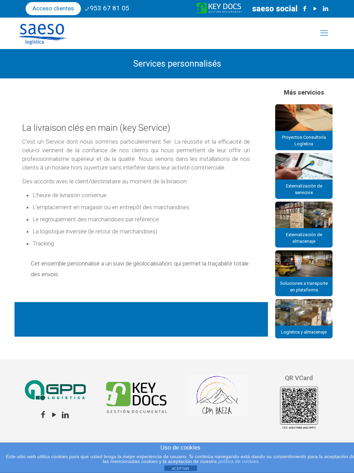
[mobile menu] (324, 33)
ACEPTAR (180, 468)
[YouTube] (54, 415)
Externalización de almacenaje (304, 238)
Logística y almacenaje (304, 332)
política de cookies (238, 461)
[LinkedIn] (65, 415)
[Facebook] (43, 415)
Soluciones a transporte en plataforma (304, 286)
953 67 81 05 (109, 8)
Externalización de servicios (304, 189)
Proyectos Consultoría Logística (304, 140)
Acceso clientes (53, 8)
